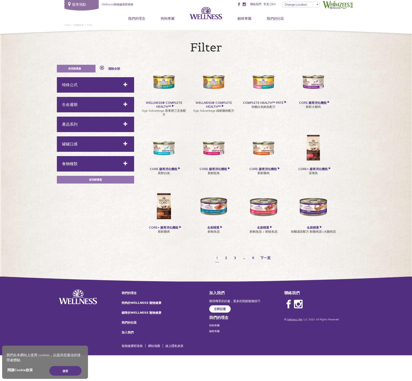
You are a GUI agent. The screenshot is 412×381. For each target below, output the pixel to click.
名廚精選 (213, 227)
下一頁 (265, 258)
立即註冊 (220, 309)
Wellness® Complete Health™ (164, 104)
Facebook (288, 304)
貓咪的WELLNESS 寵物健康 (141, 313)
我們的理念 (136, 18)
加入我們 (128, 332)
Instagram (298, 304)
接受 (65, 371)
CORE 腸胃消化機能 (313, 103)
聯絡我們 (255, 4)
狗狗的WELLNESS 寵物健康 (141, 303)
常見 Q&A (270, 4)
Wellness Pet (294, 319)
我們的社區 (275, 18)
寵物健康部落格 (132, 346)
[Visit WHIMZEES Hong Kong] (338, 5)
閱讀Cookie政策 (20, 370)
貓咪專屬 (244, 18)
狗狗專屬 (167, 18)
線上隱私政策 (174, 346)
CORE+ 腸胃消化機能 (313, 169)
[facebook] (239, 4)
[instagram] (244, 4)
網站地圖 (154, 346)
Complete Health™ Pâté (263, 103)
